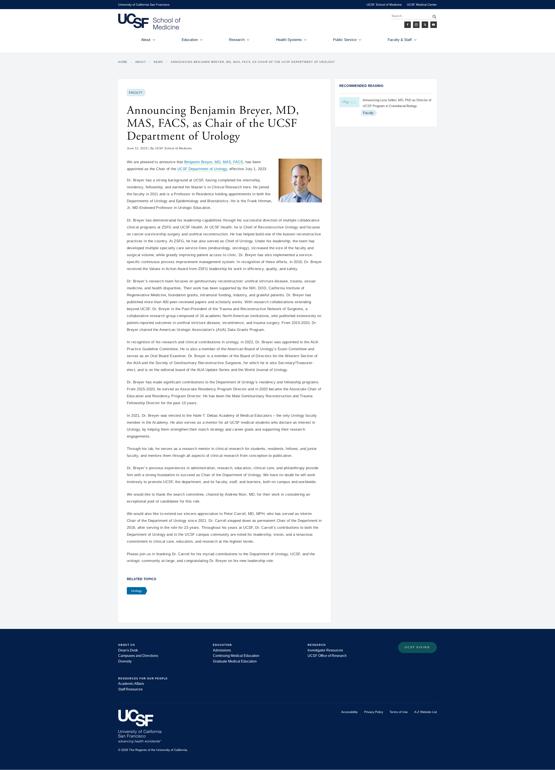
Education (190, 40)
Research (237, 40)
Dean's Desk (128, 650)
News (158, 61)
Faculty (135, 92)
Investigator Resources (325, 650)
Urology (136, 591)
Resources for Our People (143, 678)
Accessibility (349, 712)
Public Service (344, 40)
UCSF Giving (417, 647)
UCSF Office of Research (327, 656)
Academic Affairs (131, 683)
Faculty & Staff (400, 40)
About (145, 40)
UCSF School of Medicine (384, 4)
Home (122, 61)
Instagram (416, 24)
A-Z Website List (425, 712)
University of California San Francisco (144, 4)
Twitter (425, 24)
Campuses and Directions (138, 656)
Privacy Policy (373, 712)
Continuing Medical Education (236, 656)
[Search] (432, 16)
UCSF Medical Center (422, 4)
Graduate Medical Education (235, 661)
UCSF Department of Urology (202, 169)
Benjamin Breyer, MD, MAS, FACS (213, 162)
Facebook (407, 24)
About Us (126, 644)
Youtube (433, 24)
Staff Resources (130, 689)
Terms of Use (399, 712)
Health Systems (289, 40)
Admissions (222, 650)
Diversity (125, 661)
